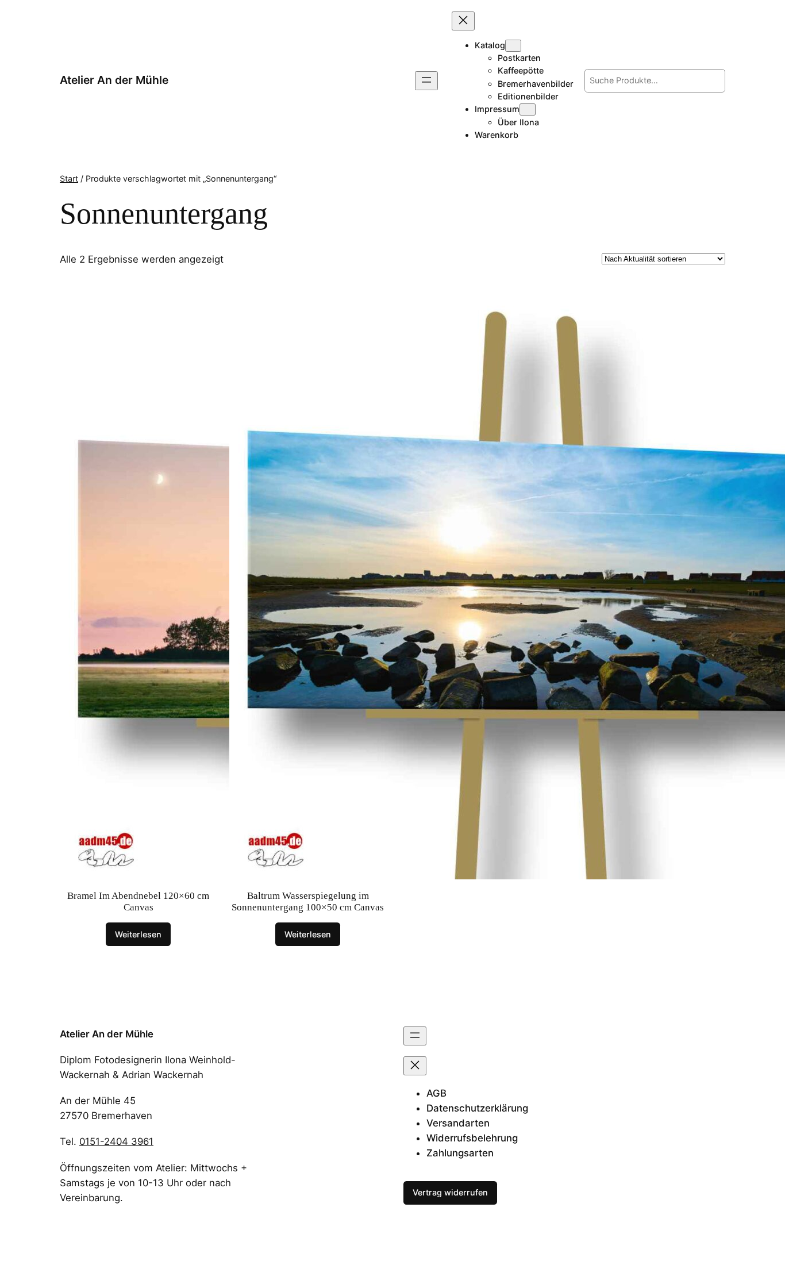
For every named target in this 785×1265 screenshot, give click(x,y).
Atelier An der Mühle (114, 80)
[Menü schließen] (463, 20)
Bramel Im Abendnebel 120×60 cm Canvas (138, 901)
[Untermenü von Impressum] (528, 109)
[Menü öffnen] (426, 80)
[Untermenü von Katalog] (513, 46)
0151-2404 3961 (116, 1141)
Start (69, 178)
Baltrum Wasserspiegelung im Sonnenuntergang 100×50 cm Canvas (308, 901)
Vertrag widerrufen (450, 1192)
